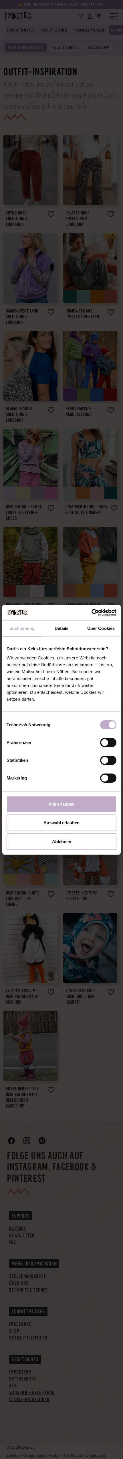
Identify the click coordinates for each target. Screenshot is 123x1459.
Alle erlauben (61, 804)
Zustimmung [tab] (22, 628)
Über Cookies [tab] (101, 628)
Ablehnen (61, 841)
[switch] (108, 742)
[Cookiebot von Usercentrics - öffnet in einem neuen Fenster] (91, 612)
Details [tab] (62, 628)
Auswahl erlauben (61, 822)
